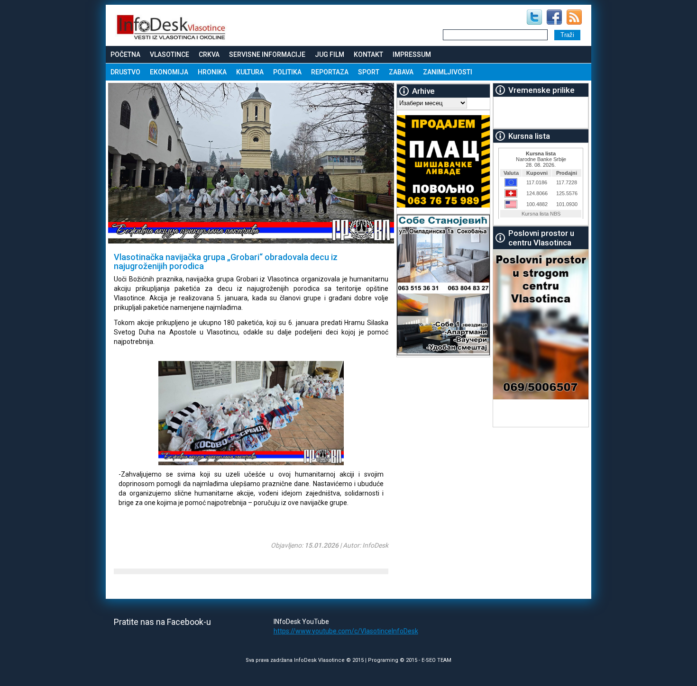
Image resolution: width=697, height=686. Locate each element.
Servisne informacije (267, 54)
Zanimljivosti (447, 72)
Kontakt (368, 54)
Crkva (209, 54)
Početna (125, 54)
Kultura (250, 72)
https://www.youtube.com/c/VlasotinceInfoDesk (346, 631)
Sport (368, 72)
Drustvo (125, 72)
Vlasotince (169, 54)
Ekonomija (169, 72)
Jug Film (329, 54)
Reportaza (329, 72)
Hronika (212, 72)
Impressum (412, 54)
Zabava (401, 72)
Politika (287, 72)
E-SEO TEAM (436, 660)
